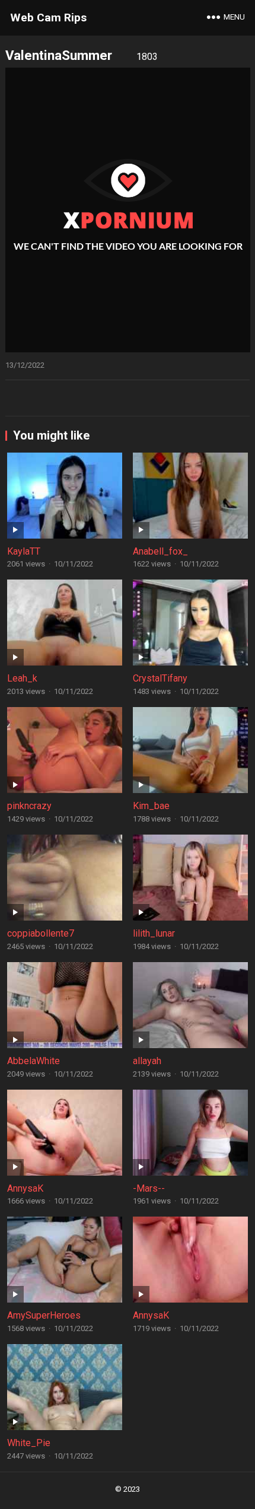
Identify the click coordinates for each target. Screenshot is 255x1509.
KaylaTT (23, 551)
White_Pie (28, 1442)
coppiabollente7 (40, 933)
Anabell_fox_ (160, 551)
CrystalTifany (160, 678)
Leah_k (22, 678)
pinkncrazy (29, 805)
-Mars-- (149, 1188)
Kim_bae (151, 805)
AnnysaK (25, 1188)
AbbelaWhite (33, 1061)
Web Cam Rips (48, 17)
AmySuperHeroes (44, 1315)
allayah (147, 1061)
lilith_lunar (154, 933)
